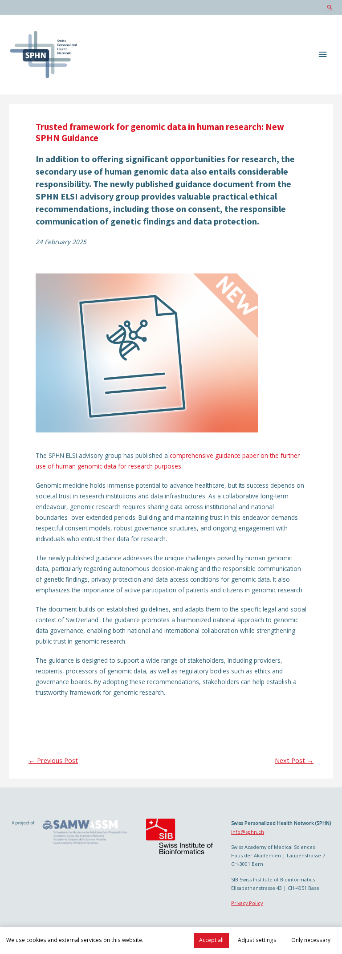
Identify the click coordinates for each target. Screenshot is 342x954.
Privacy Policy (247, 903)
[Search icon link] (329, 7)
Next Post (294, 760)
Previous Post (53, 760)
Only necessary (310, 940)
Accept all (211, 940)
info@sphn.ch (247, 831)
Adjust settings (257, 940)
